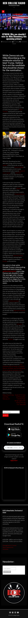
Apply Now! (14, 460)
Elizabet (21, 366)
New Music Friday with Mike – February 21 (8, 397)
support (5, 165)
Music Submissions (8, 547)
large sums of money (19, 310)
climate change (19, 167)
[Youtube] (13, 612)
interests (19, 324)
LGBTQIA (18, 173)
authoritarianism (9, 271)
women (8, 173)
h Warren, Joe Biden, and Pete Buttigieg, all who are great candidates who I (14, 368)
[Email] (18, 612)
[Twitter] (10, 612)
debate (18, 188)
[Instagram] (15, 612)
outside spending (13, 301)
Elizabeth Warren (20, 194)
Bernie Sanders (13, 366)
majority (10, 339)
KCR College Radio (14, 3)
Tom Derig (16, 41)
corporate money (18, 255)
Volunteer (5, 549)
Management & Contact (9, 545)
